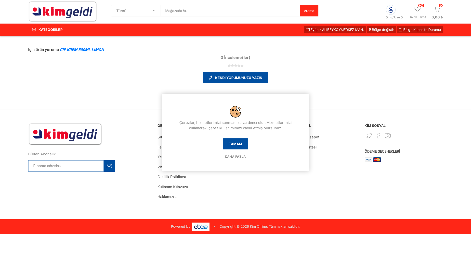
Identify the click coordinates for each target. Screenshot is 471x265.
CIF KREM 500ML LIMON (82, 49)
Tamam (235, 144)
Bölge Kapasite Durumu (421, 29)
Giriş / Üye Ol (395, 17)
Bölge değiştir (382, 29)
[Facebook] (378, 136)
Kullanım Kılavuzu (172, 187)
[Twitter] (369, 136)
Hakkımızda (167, 196)
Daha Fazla (235, 157)
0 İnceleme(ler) (235, 57)
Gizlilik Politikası (171, 176)
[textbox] (230, 10)
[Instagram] (388, 136)
